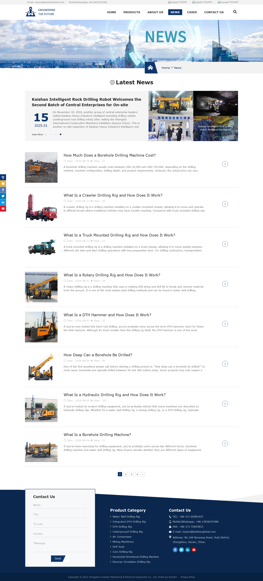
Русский (234, 2)
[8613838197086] (3, 177)
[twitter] (181, 549)
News (175, 12)
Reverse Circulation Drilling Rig (131, 561)
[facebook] (175, 549)
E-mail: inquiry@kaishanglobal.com (194, 531)
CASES (192, 12)
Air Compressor (122, 536)
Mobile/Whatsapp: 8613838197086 (88, 2)
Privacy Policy (188, 577)
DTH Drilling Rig (122, 526)
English (183, 2)
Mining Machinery (123, 541)
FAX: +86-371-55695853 (188, 526)
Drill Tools (118, 546)
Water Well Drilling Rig (126, 516)
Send (58, 558)
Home (111, 12)
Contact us (214, 12)
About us (155, 12)
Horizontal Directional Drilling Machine (136, 556)
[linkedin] (187, 549)
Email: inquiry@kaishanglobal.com (45, 2)
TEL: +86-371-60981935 (188, 516)
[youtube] (193, 549)
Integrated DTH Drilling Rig (129, 521)
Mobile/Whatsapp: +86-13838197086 (196, 521)
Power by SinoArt (168, 577)
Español (208, 2)
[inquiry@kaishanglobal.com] (3, 183)
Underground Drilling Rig (128, 531)
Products (131, 12)
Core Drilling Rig (122, 551)
